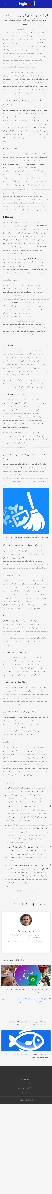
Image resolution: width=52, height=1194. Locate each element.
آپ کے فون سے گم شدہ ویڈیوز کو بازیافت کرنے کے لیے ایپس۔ (26, 990)
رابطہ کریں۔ (26, 1079)
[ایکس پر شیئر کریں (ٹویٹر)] (15, 904)
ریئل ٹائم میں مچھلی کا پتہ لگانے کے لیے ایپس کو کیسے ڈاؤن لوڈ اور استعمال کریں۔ (28, 1023)
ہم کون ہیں (26, 1092)
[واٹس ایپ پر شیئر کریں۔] (27, 904)
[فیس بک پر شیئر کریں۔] (33, 904)
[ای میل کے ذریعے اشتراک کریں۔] (21, 904)
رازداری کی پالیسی (26, 1087)
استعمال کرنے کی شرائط (26, 1083)
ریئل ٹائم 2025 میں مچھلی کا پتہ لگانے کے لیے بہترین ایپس (27, 1055)
